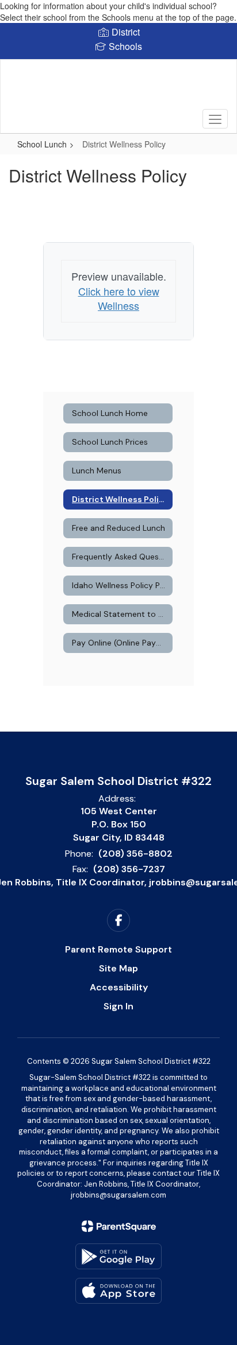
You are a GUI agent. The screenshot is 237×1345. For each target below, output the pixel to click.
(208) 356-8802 (135, 854)
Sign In (118, 1006)
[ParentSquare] (119, 1226)
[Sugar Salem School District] (118, 88)
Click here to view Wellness (118, 298)
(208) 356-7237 (129, 869)
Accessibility (119, 987)
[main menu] (215, 119)
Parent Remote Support (118, 949)
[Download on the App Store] (118, 1291)
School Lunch (42, 144)
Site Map (118, 968)
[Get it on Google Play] (118, 1256)
